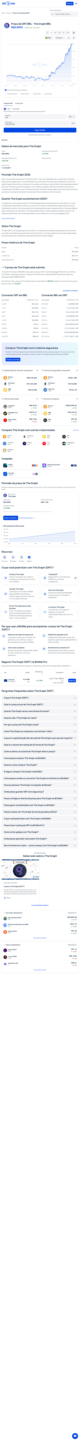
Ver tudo (75, 430)
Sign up (69, 3)
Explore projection (10, 518)
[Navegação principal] (76, 3)
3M (59, 32)
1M (55, 32)
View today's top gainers (40, 938)
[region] (40, 880)
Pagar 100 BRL (40, 130)
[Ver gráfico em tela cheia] (74, 38)
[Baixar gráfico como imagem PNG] (68, 38)
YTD (68, 32)
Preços (9, 13)
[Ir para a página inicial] (8, 3)
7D (51, 32)
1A (63, 32)
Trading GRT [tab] (19, 103)
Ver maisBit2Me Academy (40, 905)
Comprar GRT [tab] (8, 103)
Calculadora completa (70, 291)
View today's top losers (40, 970)
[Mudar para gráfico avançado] (74, 32)
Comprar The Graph (13, 359)
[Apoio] (75, 1436)
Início (3, 13)
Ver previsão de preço (8, 218)
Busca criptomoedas (55, 10)
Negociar (72, 680)
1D (47, 32)
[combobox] (64, 14)
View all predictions (27, 518)
